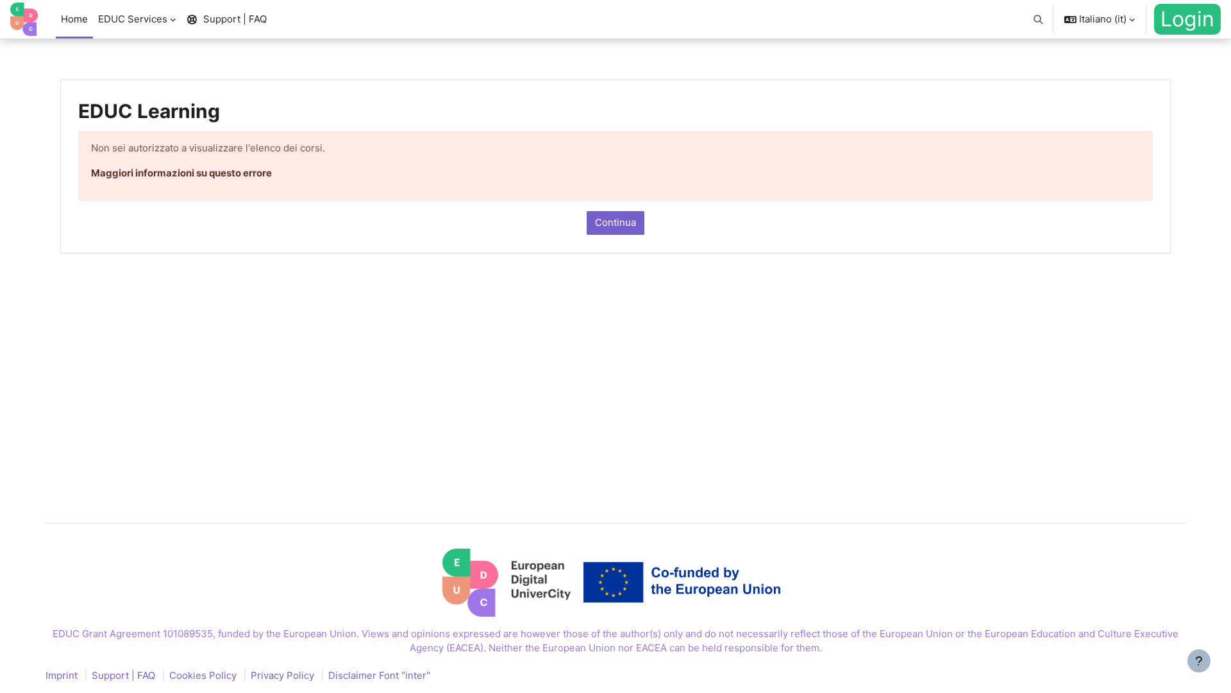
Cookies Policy (203, 675)
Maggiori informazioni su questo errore (181, 173)
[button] (1039, 19)
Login (1187, 18)
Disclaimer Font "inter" (379, 675)
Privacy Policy (282, 675)
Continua (615, 222)
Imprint (62, 675)
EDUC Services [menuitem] (132, 19)
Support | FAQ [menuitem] (235, 19)
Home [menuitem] (74, 19)
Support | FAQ (123, 675)
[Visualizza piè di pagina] (1198, 660)
